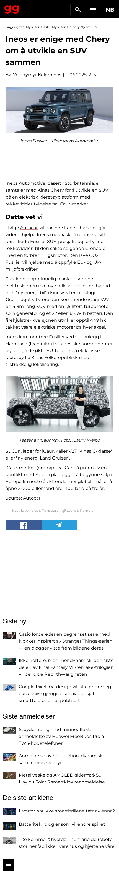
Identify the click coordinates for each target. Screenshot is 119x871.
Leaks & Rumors (80, 510)
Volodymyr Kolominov (37, 74)
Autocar (29, 227)
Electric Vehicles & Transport (34, 510)
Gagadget (12, 8)
